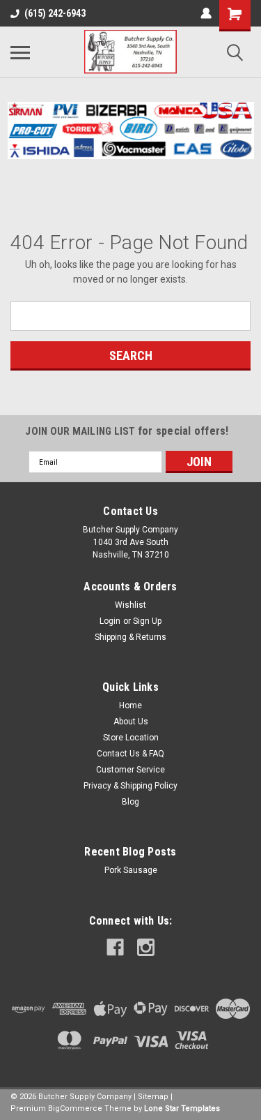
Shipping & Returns (130, 637)
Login (110, 621)
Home (130, 705)
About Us (130, 721)
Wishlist (130, 605)
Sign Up (147, 621)
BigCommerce (75, 1108)
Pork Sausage (130, 870)
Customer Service (130, 770)
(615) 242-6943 (55, 13)
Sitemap (153, 1096)
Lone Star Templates (182, 1108)
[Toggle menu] (20, 52)
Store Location (131, 737)
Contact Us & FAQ (130, 754)
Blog (130, 802)
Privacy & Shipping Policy (130, 786)
